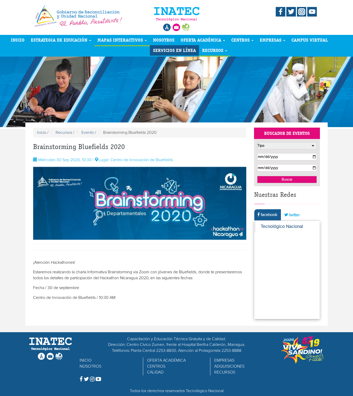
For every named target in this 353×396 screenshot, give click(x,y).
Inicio (41, 132)
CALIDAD (155, 372)
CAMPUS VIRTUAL (309, 40)
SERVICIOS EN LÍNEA (174, 50)
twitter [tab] (294, 215)
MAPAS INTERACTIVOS (120, 40)
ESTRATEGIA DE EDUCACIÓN (60, 40)
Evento (87, 132)
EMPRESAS (271, 40)
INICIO (18, 40)
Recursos (64, 132)
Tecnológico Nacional (282, 226)
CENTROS (241, 40)
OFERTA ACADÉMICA (201, 40)
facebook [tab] (268, 215)
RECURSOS (213, 50)
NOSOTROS (163, 40)
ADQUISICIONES (229, 366)
